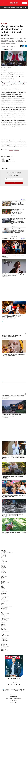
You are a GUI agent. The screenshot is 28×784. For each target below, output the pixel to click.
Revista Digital (25, 2)
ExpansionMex (17, 684)
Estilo (2, 594)
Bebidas (3, 645)
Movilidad (3, 617)
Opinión (3, 571)
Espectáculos (4, 576)
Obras (2, 557)
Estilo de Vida (4, 650)
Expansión (3, 550)
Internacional (4, 555)
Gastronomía (4, 644)
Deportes (3, 597)
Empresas (13, 7)
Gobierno (3, 565)
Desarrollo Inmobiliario (6, 605)
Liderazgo (3, 626)
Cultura (3, 583)
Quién (2, 575)
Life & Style (3, 593)
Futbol (2, 633)
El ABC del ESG (4, 620)
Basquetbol (4, 636)
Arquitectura (4, 608)
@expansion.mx (14, 684)
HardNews (11, 149)
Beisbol (3, 634)
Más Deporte (4, 638)
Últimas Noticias (6, 7)
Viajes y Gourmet (5, 582)
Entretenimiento (5, 596)
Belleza (3, 581)
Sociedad (3, 572)
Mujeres (3, 560)
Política (17, 7)
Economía (22, 7)
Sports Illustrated (5, 632)
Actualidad (3, 625)
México (3, 566)
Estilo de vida (4, 591)
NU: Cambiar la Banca (14, 678)
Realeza (3, 577)
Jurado (2, 651)
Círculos (3, 578)
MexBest (3, 643)
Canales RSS (13, 700)
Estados (3, 570)
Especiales (3, 629)
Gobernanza (4, 615)
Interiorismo (4, 609)
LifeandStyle (4, 561)
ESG (2, 612)
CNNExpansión (9, 159)
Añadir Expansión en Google (7, 49)
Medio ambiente (5, 613)
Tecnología (4, 556)
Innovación (3, 619)
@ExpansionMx (11, 160)
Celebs (3, 589)
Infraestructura (4, 607)
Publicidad (14, 694)
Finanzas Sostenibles (6, 618)
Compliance (13, 696)
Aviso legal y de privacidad (14, 698)
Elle (2, 586)
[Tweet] (21, 46)
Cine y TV (3, 598)
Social (2, 614)
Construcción (4, 604)
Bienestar (3, 649)
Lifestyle (3, 639)
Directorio (13, 702)
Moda (2, 579)
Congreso (3, 567)
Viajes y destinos (5, 646)
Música (3, 599)
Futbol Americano (5, 635)
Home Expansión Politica (7, 552)
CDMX (2, 568)
